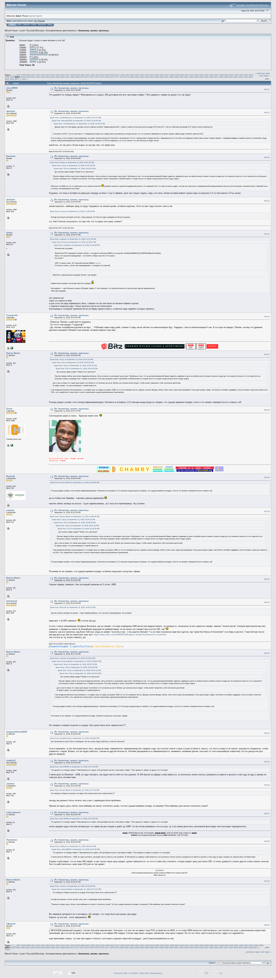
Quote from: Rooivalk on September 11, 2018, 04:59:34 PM (72, 607)
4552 (241, 75)
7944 (24, 79)
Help (19, 25)
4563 (47, 77)
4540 (182, 75)
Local (22, 30)
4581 (136, 77)
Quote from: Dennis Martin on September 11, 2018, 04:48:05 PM (74, 482)
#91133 (267, 653)
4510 (33, 75)
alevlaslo (10, 111)
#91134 (267, 733)
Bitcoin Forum (11, 30)
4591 (186, 77)
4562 (42, 77)
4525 (107, 75)
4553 (246, 75)
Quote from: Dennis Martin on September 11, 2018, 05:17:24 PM (74, 790)
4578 (122, 77)
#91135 (267, 762)
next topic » (264, 76)
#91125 (267, 234)
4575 (107, 77)
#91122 (267, 112)
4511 (38, 75)
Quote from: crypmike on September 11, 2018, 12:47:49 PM (73, 239)
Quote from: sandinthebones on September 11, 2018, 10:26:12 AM (79, 124)
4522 (93, 75)
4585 (156, 77)
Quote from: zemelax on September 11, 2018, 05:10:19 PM (72, 658)
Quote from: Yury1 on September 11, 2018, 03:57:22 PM (71, 359)
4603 (245, 77)
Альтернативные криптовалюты (61, 30)
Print (267, 79)
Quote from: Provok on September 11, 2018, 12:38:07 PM (74, 242)
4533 (147, 75)
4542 (192, 75)
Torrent (41, 21)
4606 (12, 79)
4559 (28, 77)
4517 (68, 75)
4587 (166, 77)
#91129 (267, 477)
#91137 (267, 814)
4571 (87, 77)
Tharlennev (11, 840)
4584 (151, 77)
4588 (171, 77)
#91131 (267, 579)
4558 (23, 77)
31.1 (36, 21)
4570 (82, 77)
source (98, 263)
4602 (240, 77)
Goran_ (9, 409)
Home (12, 25)
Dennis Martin (13, 353)
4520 (83, 75)
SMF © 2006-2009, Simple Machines (148, 973)
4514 (53, 75)
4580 (132, 77)
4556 (12, 77)
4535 (157, 75)
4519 (78, 75)
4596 (211, 77)
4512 (43, 75)
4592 (191, 77)
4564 (52, 77)
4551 (236, 75)
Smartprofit (11, 315)
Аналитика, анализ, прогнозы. (93, 30)
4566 (62, 77)
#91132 (267, 602)
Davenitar (10, 156)
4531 (137, 75)
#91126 (267, 316)
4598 (221, 77)
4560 (33, 77)
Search (26, 25)
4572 (92, 77)
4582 (141, 77)
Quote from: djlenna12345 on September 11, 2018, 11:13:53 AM (76, 120)
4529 (127, 75)
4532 (142, 75)
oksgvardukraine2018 (16, 732)
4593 (196, 77)
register (39, 16)
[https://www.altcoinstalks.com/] (11, 348)
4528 (122, 75)
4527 (117, 75)
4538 (172, 75)
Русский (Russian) (35, 30)
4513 (48, 75)
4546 (211, 75)
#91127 (267, 354)
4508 (23, 75)
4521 (88, 75)
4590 (181, 77)
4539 (177, 75)
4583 (146, 77)
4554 (251, 75)
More (50, 25)
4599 (226, 77)
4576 (112, 77)
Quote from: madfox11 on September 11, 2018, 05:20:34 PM (73, 846)
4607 (17, 79)
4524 (102, 75)
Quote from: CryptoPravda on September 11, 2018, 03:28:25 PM (74, 738)
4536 (162, 75)
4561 (37, 77)
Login (33, 25)
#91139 (267, 881)
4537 (167, 75)
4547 (216, 75)
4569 (77, 77)
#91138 (267, 841)
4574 (102, 77)
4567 (67, 77)
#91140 (267, 925)
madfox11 (11, 760)
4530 (132, 75)
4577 (117, 77)
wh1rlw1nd (11, 601)
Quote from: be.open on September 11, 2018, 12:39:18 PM (72, 211)
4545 (206, 75)
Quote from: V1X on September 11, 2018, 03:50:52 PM (73, 362)
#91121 (267, 89)
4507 (18, 75)
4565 (57, 77)
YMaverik (10, 924)
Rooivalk (10, 476)
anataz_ (10, 232)
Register (42, 25)
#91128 (267, 410)
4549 (226, 75)
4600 (231, 77)
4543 (197, 75)
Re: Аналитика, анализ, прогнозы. (71, 88)
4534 (152, 75)
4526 (112, 75)
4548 (221, 75)
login (31, 16)
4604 (250, 77)
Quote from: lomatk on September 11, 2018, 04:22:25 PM (72, 162)
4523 (98, 75)
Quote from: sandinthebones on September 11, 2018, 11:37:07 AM (75, 117)
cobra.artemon (13, 812)
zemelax (10, 510)
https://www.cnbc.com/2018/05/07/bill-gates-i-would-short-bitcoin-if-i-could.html (130, 634)
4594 (201, 77)
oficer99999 (11, 88)
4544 (201, 75)
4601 (236, 77)
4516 (63, 75)
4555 (7, 77)
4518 (73, 75)
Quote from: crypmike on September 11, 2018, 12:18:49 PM (77, 245)
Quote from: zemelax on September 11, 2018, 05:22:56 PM (72, 886)
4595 (206, 77)
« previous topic (262, 73)
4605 (7, 79)
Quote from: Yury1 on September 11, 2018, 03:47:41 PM (73, 165)
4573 (97, 77)
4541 (187, 75)
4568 (72, 77)
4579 (127, 77)
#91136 (267, 785)
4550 (231, 75)
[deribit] (11, 445)
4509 (28, 75)
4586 (161, 77)
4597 (216, 77)
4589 (176, 77)
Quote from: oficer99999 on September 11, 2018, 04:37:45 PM (74, 767)
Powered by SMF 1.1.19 (123, 973)
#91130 (267, 511)
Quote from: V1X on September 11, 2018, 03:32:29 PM (75, 168)
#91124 (267, 201)
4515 (58, 75)
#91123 (267, 158)
